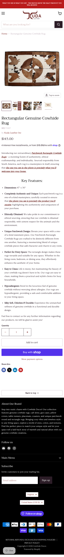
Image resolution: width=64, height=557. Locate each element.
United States (30, 502)
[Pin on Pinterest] (20, 370)
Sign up (46, 480)
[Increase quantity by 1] (27, 332)
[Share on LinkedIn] (15, 370)
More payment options (32, 359)
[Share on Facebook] (3, 370)
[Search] (58, 24)
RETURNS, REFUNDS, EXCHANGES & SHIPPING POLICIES (30, 540)
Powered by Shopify (32, 549)
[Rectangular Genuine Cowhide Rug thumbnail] (6, 106)
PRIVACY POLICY (32, 543)
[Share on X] (9, 370)
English (30, 494)
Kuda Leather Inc (12, 133)
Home (4, 33)
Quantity (5, 326)
